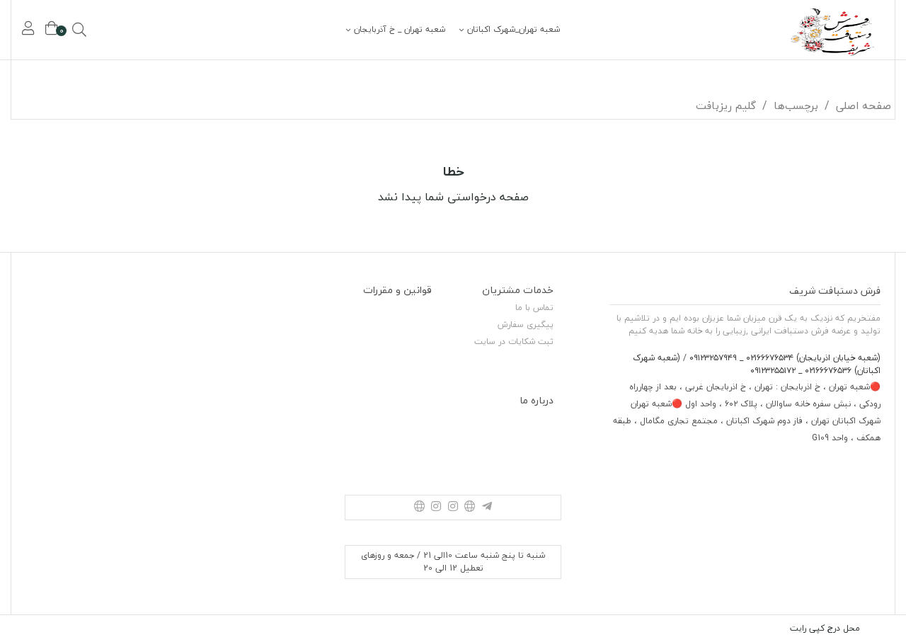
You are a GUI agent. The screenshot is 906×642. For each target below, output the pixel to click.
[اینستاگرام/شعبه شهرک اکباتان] (436, 507)
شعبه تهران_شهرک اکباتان (513, 29)
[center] (99, 29)
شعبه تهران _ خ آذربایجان (399, 29)
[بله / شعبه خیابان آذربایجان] (470, 507)
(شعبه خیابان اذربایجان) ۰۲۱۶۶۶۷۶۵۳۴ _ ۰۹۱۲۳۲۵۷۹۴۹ (784, 357)
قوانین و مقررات (397, 290)
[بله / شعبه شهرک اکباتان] (419, 507)
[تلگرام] (487, 507)
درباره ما (537, 400)
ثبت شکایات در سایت (514, 341)
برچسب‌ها (796, 105)
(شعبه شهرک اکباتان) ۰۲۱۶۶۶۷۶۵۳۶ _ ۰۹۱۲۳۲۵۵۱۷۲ (757, 364)
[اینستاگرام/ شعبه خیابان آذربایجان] (453, 507)
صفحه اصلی (863, 105)
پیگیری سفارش (526, 324)
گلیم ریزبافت (726, 105)
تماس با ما (534, 307)
